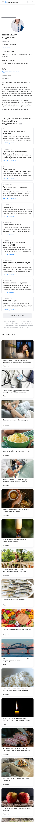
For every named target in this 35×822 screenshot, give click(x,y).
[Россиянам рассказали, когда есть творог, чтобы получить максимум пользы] (17, 682)
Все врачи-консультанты (8, 17)
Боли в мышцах (10, 301)
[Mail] (6, 2)
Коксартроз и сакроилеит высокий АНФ (14, 244)
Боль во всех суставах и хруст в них (17, 264)
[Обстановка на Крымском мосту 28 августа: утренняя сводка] (17, 653)
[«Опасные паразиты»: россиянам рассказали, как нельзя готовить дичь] (17, 742)
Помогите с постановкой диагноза (14, 132)
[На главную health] (12, 2)
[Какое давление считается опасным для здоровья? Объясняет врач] (17, 384)
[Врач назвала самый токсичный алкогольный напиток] (17, 533)
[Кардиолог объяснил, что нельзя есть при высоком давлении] (17, 503)
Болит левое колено (12, 225)
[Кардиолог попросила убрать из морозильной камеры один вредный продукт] (17, 354)
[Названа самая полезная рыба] (17, 593)
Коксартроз (8, 207)
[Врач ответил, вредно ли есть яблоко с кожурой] (17, 802)
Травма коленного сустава (15, 283)
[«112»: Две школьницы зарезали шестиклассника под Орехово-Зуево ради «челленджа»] (17, 712)
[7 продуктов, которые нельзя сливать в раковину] (17, 772)
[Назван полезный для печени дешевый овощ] (17, 623)
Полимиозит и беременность (16, 151)
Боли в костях (9, 169)
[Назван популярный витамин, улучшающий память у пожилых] (17, 563)
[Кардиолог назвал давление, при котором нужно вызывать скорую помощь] (17, 473)
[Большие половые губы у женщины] (17, 414)
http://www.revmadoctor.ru (10, 72)
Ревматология (6, 48)
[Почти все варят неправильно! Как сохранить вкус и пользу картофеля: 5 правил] (17, 444)
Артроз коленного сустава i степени (15, 188)
